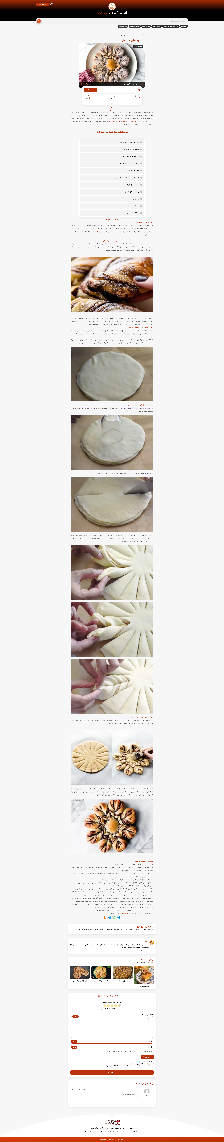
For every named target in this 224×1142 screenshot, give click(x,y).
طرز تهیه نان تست (98, 232)
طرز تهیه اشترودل (144, 986)
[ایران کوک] (112, 7)
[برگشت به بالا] (112, 1114)
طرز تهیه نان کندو (123, 981)
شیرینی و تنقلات (134, 26)
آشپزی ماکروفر (123, 26)
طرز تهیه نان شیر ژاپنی (129, 122)
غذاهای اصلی (137, 84)
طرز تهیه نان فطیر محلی (101, 981)
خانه (144, 35)
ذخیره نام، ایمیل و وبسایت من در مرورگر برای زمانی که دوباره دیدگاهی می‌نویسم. (129, 1051)
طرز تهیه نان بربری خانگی (80, 981)
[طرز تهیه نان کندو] (123, 979)
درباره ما (101, 1131)
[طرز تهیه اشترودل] (144, 985)
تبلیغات (95, 1131)
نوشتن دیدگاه (92, 90)
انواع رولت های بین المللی (171, 26)
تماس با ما (115, 1131)
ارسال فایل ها (147, 1057)
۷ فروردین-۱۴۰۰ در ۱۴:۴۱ (79, 1089)
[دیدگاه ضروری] (111, 1036)
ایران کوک (102, 13)
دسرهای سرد (146, 26)
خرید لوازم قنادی (42, 4)
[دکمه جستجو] (39, 21)
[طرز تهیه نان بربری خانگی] (80, 979)
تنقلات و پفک (156, 26)
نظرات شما (108, 1131)
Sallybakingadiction (127, 914)
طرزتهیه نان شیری (114, 122)
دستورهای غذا (124, 1131)
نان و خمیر (135, 35)
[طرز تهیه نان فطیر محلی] (101, 979)
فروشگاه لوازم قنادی (134, 1131)
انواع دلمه (184, 26)
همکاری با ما (88, 1131)
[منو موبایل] (187, 4)
